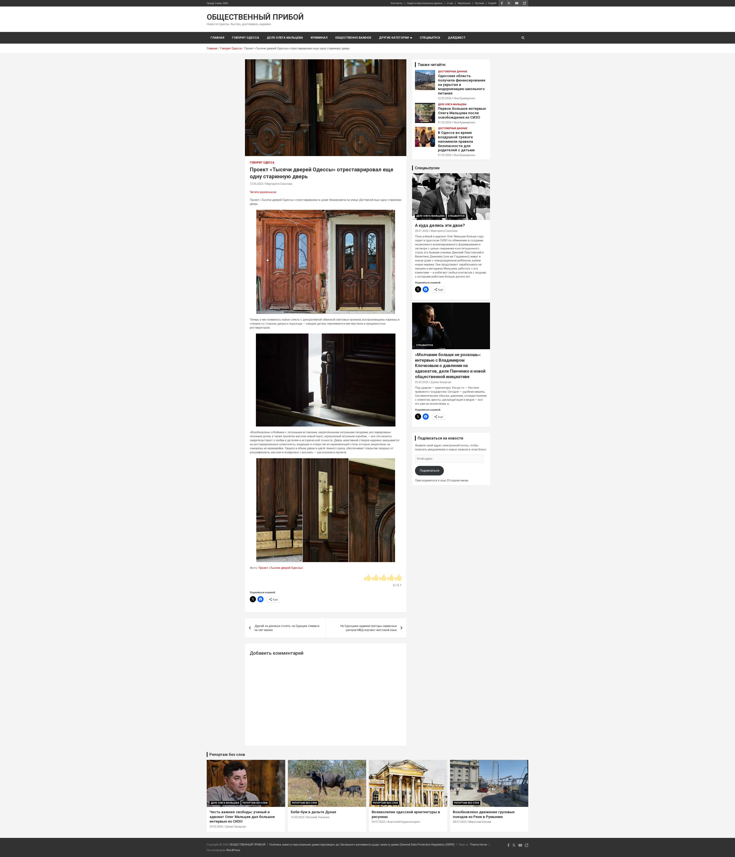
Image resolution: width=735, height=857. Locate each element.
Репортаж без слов (227, 754)
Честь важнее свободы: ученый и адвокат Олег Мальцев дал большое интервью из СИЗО (242, 817)
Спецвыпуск (430, 37)
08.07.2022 (459, 821)
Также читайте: (432, 64)
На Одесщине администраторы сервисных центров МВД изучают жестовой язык (368, 628)
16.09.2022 (297, 817)
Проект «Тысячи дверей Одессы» (280, 568)
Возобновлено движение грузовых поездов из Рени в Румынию (484, 814)
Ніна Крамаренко (464, 98)
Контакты (397, 3)
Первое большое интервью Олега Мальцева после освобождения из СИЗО (462, 113)
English (492, 3)
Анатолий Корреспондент (403, 821)
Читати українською (263, 192)
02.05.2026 (444, 98)
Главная (217, 37)
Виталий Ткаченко (318, 817)
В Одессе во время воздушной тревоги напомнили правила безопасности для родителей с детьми (456, 141)
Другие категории (394, 37)
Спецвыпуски (427, 168)
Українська (464, 3)
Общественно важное (353, 37)
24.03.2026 (216, 826)
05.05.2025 (421, 382)
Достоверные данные (452, 71)
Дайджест (457, 37)
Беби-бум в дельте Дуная (313, 812)
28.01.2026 (421, 230)
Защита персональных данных (425, 3)
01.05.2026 (444, 122)
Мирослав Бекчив (480, 821)
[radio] (367, 578)
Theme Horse (478, 844)
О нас (450, 3)
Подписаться (429, 470)
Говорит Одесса (245, 37)
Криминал (319, 37)
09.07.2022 (378, 821)
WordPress (233, 850)
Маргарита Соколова (278, 183)
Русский (479, 3)
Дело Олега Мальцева (285, 37)
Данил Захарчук (441, 382)
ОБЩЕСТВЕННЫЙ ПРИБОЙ (255, 17)
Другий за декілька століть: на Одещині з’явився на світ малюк (287, 628)
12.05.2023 (256, 183)
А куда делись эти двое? (440, 225)
